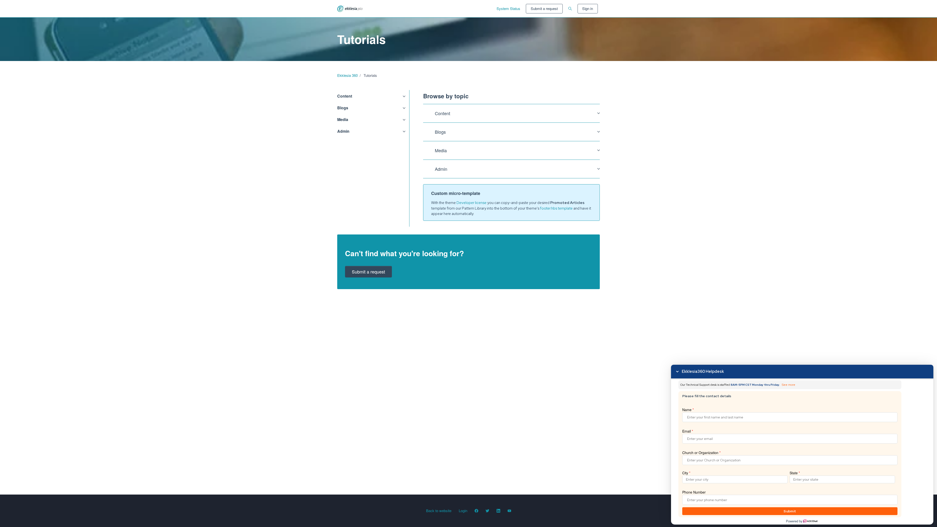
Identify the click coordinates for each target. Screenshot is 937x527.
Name (688, 409)
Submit (790, 511)
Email (687, 431)
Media (342, 119)
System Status (508, 8)
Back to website (438, 510)
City (686, 472)
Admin (343, 131)
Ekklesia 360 (347, 75)
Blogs (342, 108)
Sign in (587, 8)
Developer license (472, 202)
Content (344, 96)
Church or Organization (701, 452)
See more (788, 385)
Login (463, 510)
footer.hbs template (556, 208)
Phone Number (694, 492)
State (795, 472)
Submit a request (544, 8)
